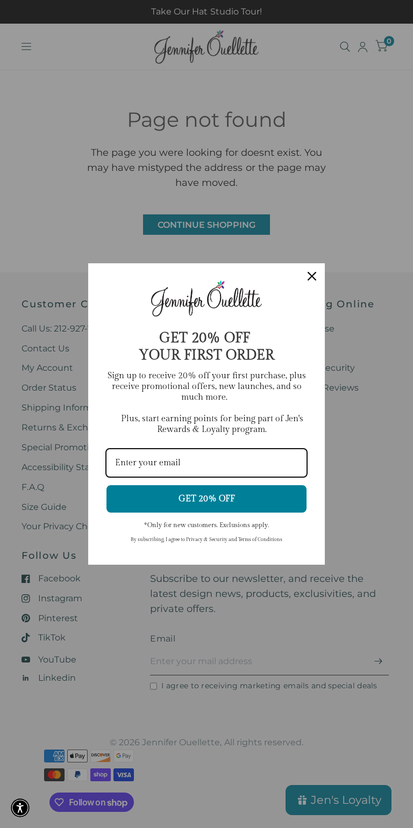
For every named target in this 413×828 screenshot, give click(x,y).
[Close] (312, 276)
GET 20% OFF (207, 499)
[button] (20, 807)
